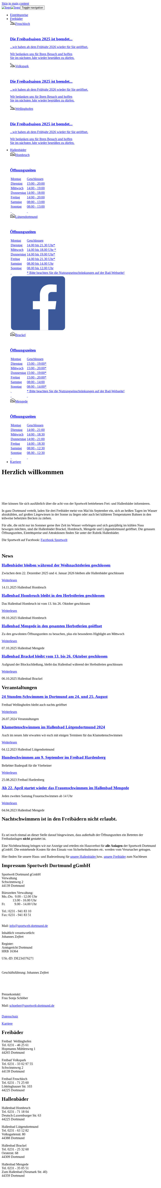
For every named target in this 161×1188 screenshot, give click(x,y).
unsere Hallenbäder (83, 856)
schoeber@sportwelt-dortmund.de (31, 1005)
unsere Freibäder (115, 856)
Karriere (7, 1023)
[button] (16, 18)
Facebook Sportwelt (54, 540)
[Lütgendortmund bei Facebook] (38, 330)
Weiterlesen (9, 580)
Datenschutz (10, 1016)
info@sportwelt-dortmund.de (28, 926)
